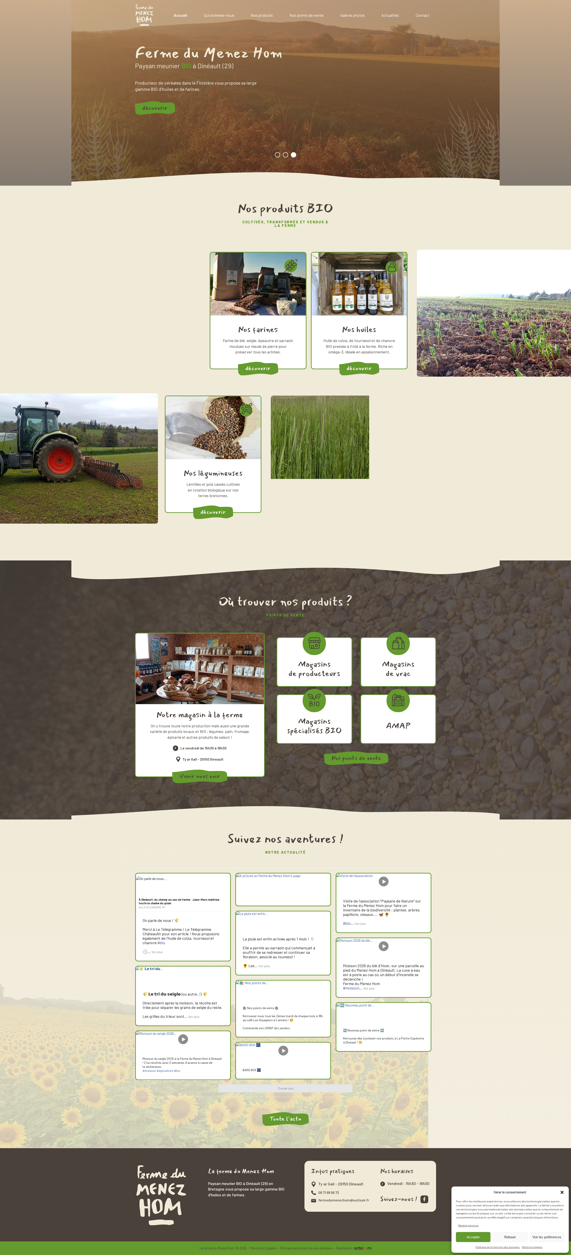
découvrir (155, 107)
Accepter (473, 1237)
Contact (422, 15)
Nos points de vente (306, 15)
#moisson (351, 987)
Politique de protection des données (498, 1247)
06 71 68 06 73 (328, 1192)
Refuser (510, 1237)
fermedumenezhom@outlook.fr (343, 1200)
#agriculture (165, 1070)
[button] (562, 1192)
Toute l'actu (285, 1118)
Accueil (180, 15)
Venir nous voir (200, 776)
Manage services (468, 1225)
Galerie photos (352, 15)
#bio (347, 923)
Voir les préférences (546, 1237)
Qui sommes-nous (219, 15)
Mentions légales (532, 1247)
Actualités (390, 15)
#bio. (161, 942)
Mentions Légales (263, 1248)
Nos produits (262, 15)
